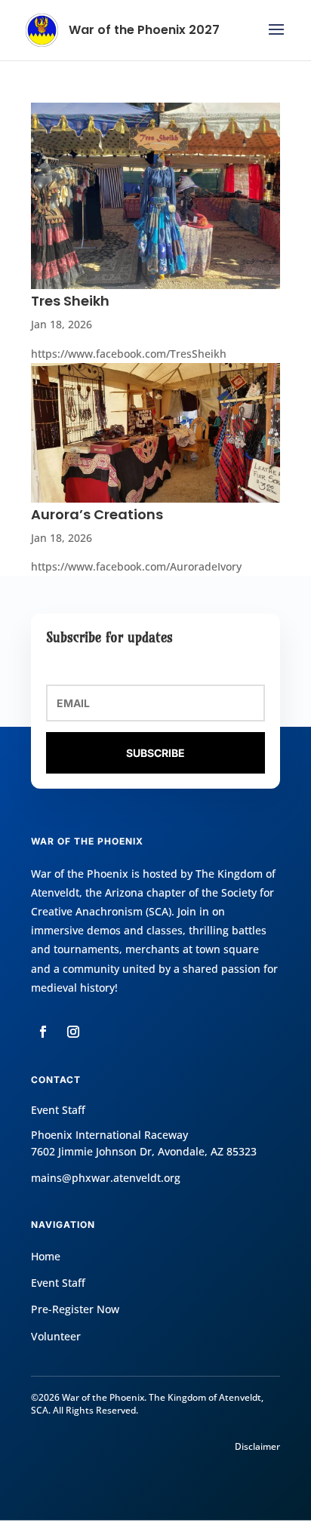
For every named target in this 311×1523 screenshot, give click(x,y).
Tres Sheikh (70, 300)
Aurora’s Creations (97, 514)
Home (45, 1256)
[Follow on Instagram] (73, 1032)
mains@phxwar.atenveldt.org (105, 1178)
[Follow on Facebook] (43, 1032)
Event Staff (58, 1282)
